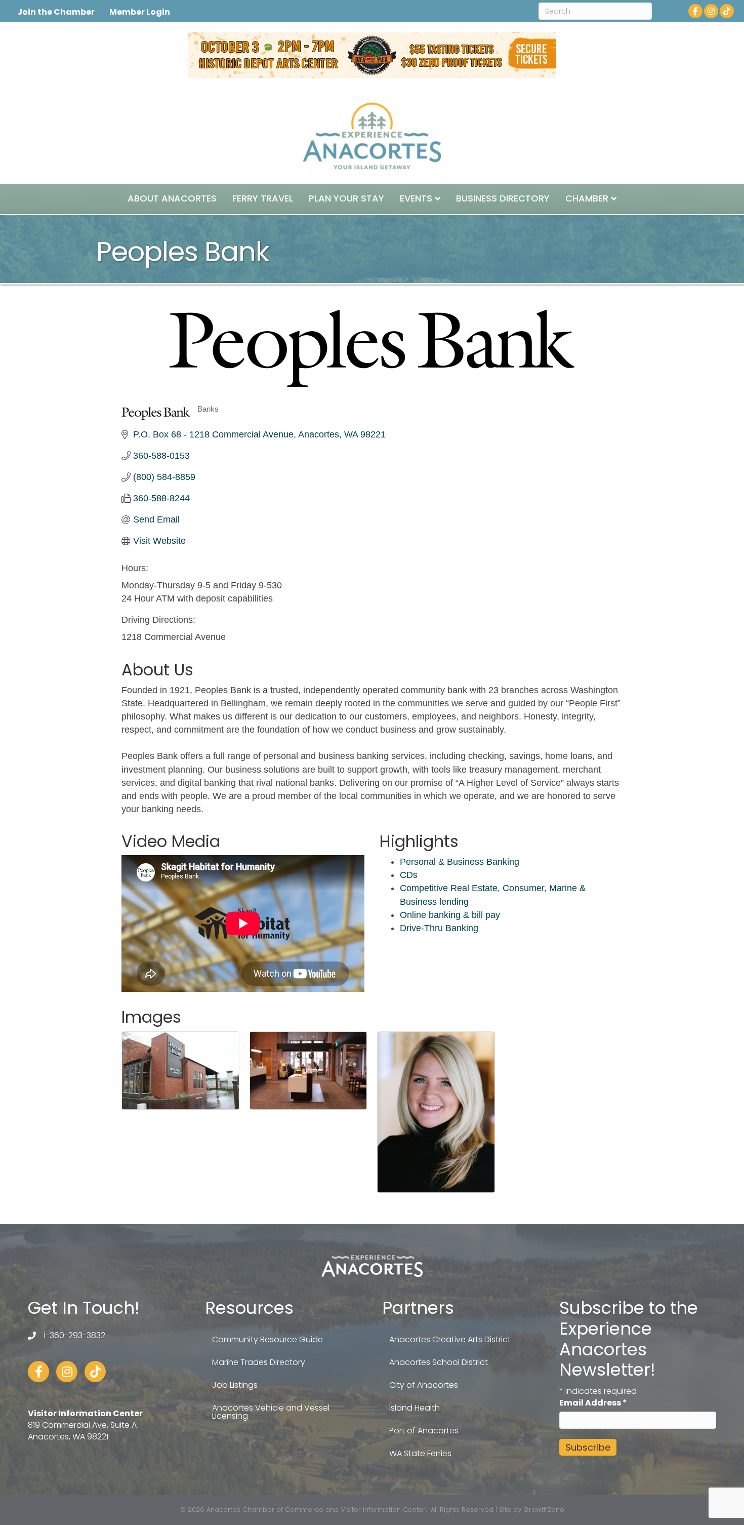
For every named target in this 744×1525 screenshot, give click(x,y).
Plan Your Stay (346, 198)
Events (416, 198)
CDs (409, 875)
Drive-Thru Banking (439, 928)
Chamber (586, 198)
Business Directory (503, 198)
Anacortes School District (438, 1362)
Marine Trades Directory (258, 1362)
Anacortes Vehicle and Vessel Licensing (270, 1412)
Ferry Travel (262, 198)
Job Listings (235, 1385)
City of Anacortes (423, 1385)
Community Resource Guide (267, 1339)
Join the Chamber (56, 12)
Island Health (414, 1408)
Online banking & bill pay (450, 915)
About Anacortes (172, 198)
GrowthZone (543, 1509)
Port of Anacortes (424, 1430)
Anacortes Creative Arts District (450, 1339)
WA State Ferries (420, 1453)
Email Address (593, 1403)
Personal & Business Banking (459, 862)
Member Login (139, 12)
